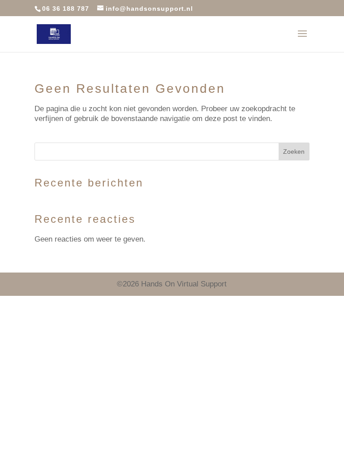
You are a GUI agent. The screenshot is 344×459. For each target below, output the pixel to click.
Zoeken (294, 151)
